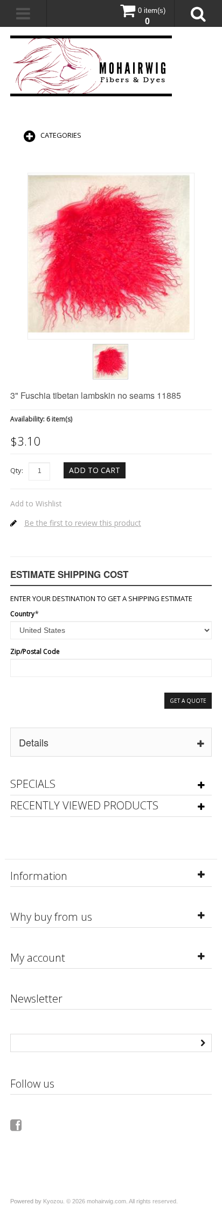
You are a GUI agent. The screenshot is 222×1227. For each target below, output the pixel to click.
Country (22, 613)
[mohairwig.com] (91, 66)
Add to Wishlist (36, 503)
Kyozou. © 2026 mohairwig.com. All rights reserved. (110, 1201)
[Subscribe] (202, 1042)
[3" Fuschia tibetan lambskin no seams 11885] (110, 347)
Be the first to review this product (82, 523)
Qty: (16, 470)
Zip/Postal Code (35, 651)
